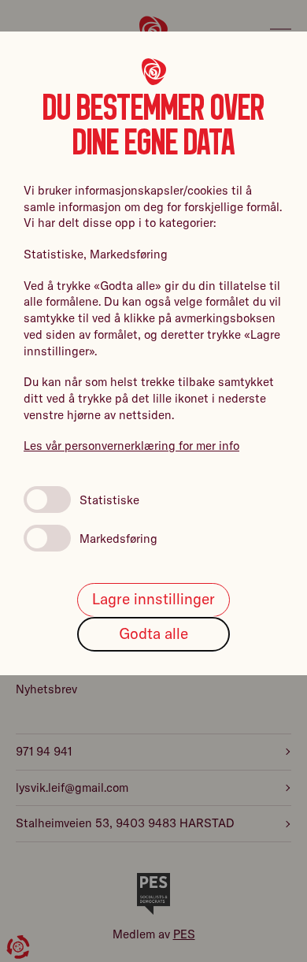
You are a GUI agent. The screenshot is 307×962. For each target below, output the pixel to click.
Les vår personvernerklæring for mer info (131, 445)
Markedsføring (118, 538)
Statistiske (109, 499)
